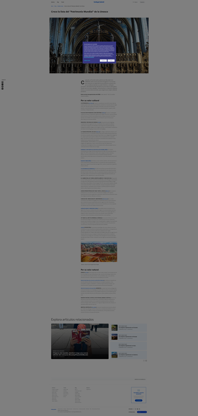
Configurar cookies (87, 60)
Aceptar (111, 60)
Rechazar (103, 60)
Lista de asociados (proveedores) (89, 57)
